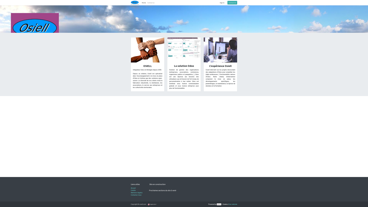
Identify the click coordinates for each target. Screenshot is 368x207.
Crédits (133, 190)
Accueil (133, 188)
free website (233, 204)
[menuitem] (144, 3)
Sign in (222, 3)
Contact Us (232, 3)
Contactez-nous (136, 195)
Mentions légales (137, 193)
